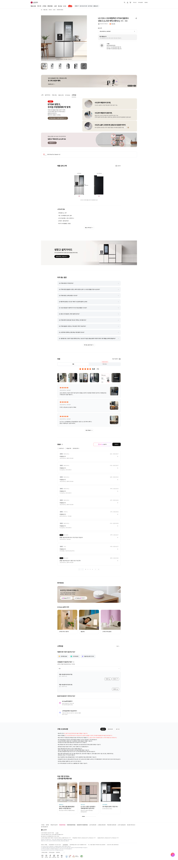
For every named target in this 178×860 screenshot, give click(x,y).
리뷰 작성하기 (115, 359)
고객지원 (44, 6)
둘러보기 (68, 598)
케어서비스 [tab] (105, 364)
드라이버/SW (75, 656)
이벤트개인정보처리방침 (71, 824)
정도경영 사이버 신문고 (131, 824)
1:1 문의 (57, 832)
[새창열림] (77, 6)
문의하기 (116, 444)
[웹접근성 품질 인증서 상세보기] (81, 856)
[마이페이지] (127, 2)
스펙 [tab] (42, 95)
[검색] (124, 2)
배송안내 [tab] (103, 729)
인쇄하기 (119, 165)
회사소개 (134, 2)
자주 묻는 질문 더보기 (88, 345)
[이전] (134, 86)
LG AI (64, 6)
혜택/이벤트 (50, 6)
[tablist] (89, 364)
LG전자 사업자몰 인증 (121, 824)
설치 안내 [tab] (118, 729)
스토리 (55, 6)
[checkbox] (58, 448)
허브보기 (83, 598)
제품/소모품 (33, 6)
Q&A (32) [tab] (61, 95)
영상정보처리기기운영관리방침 (82, 824)
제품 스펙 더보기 (88, 227)
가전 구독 (39, 6)
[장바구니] (130, 2)
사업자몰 (145, 2)
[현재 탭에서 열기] (89, 81)
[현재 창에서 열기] (89, 140)
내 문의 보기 (61, 448)
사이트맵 (42, 824)
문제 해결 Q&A (64, 656)
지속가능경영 (140, 2)
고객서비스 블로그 (52, 852)
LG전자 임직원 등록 (92, 824)
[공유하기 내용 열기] (136, 18)
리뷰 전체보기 (88, 430)
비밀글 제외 (68, 448)
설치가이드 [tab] (47, 95)
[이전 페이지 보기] (82, 569)
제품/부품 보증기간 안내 (89, 656)
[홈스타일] (69, 6)
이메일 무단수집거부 (54, 824)
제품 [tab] (73, 364)
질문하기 (103, 444)
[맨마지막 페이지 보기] (98, 569)
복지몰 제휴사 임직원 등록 (111, 824)
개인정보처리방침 (62, 824)
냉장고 (54, 9)
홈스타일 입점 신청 (44, 826)
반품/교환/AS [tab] (110, 729)
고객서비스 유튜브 (44, 852)
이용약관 (47, 824)
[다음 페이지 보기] (95, 569)
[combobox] (89, 668)
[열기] (73, 662)
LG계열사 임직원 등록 (101, 824)
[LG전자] (34, 2)
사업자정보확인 (65, 844)
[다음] (135, 86)
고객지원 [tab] (74, 95)
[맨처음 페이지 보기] (79, 569)
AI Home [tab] (67, 95)
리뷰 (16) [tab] (54, 95)
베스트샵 (60, 6)
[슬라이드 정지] (128, 86)
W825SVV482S (60, 9)
